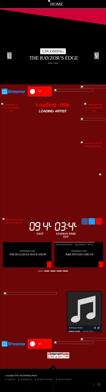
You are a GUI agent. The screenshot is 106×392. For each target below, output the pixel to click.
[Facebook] (84, 221)
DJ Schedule (26, 379)
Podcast (12, 379)
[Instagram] (99, 221)
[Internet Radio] (58, 355)
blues (90, 245)
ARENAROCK (80, 245)
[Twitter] (92, 221)
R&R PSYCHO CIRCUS (79, 254)
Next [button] (97, 56)
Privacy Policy (65, 379)
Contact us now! (45, 379)
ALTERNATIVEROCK (64, 245)
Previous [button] (8, 56)
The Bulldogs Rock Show (27, 254)
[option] (53, 56)
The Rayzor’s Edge (53, 58)
